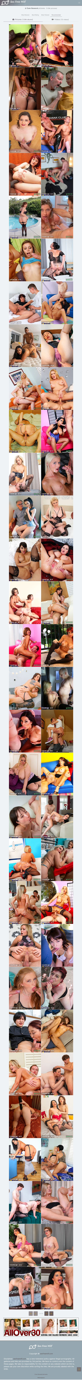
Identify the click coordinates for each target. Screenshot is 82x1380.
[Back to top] (79, 1369)
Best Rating (35, 15)
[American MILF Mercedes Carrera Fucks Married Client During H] (25, 559)
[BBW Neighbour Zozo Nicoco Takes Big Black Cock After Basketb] (25, 345)
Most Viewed (45, 15)
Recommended (56, 15)
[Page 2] (46, 1313)
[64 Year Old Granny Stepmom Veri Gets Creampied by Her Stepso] (25, 302)
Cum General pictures (41, 1374)
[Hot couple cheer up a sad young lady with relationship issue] (25, 260)
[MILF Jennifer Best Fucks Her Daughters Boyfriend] (57, 388)
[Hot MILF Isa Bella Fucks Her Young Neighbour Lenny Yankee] (57, 816)
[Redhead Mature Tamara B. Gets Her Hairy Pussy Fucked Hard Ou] (57, 988)
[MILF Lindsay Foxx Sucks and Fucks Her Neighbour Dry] (25, 431)
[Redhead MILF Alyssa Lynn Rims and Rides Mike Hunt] (57, 645)
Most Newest (25, 15)
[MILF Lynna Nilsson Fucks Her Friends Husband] (57, 474)
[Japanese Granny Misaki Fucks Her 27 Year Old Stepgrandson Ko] (57, 345)
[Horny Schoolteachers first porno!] (25, 1288)
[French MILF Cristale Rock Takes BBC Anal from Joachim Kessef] (25, 88)
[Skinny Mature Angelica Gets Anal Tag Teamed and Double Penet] (25, 988)
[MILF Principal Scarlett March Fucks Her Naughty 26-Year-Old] (25, 1159)
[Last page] (51, 1313)
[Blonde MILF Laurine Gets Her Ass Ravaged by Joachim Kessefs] (25, 1116)
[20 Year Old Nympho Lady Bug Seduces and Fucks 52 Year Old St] (57, 88)
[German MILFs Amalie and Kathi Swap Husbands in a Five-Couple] (57, 131)
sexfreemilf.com (46, 1354)
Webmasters (41, 1377)
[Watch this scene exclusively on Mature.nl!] (25, 945)
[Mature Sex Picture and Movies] (41, 1336)
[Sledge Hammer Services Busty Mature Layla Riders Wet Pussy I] (57, 774)
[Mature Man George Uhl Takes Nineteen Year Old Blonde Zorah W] (57, 731)
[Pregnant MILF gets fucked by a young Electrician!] (25, 1202)
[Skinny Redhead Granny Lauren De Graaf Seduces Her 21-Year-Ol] (57, 1031)
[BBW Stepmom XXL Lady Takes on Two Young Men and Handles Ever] (57, 1073)
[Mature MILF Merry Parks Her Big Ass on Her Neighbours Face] (57, 517)
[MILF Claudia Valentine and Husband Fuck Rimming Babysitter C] (25, 602)
